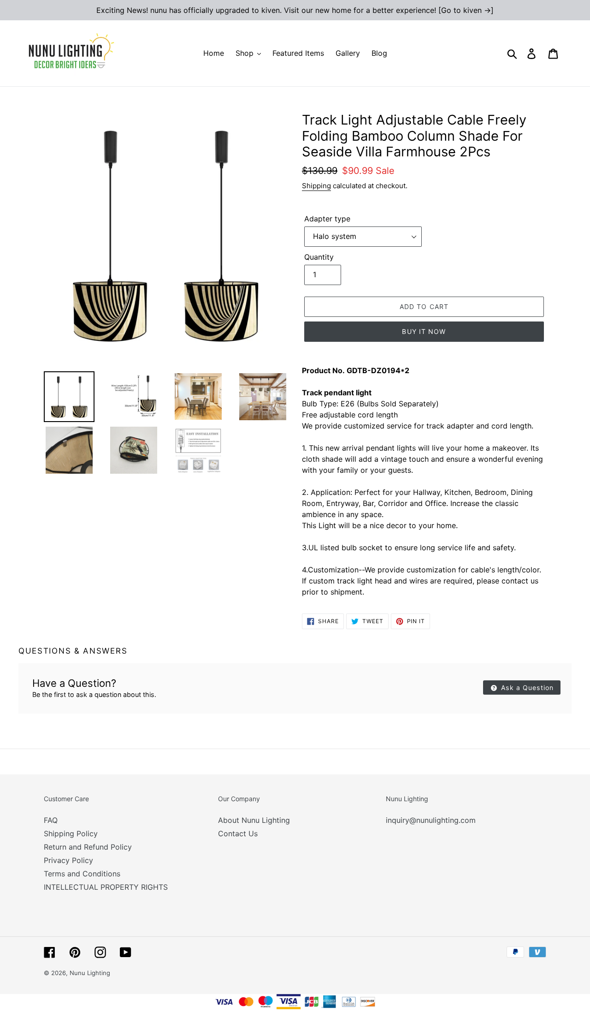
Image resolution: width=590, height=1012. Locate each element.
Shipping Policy (71, 833)
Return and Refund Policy (88, 846)
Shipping (316, 185)
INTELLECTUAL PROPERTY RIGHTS (106, 887)
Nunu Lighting (90, 972)
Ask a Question (526, 687)
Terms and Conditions (82, 873)
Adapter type (327, 218)
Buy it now (424, 331)
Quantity (319, 257)
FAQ (51, 820)
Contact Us (238, 833)
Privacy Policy (68, 860)
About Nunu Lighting (254, 820)
